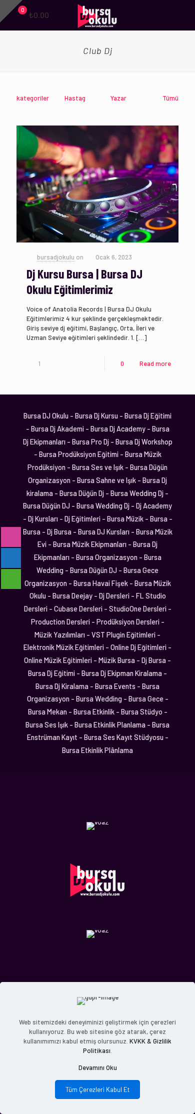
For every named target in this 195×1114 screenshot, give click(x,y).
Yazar (118, 98)
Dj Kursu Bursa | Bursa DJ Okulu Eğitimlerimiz (84, 281)
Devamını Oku (97, 1068)
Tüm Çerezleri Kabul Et (98, 1090)
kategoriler (32, 98)
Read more (155, 364)
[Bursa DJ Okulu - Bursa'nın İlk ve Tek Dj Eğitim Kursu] (97, 15)
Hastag (75, 98)
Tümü (170, 98)
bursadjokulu (55, 257)
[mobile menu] (181, 15)
